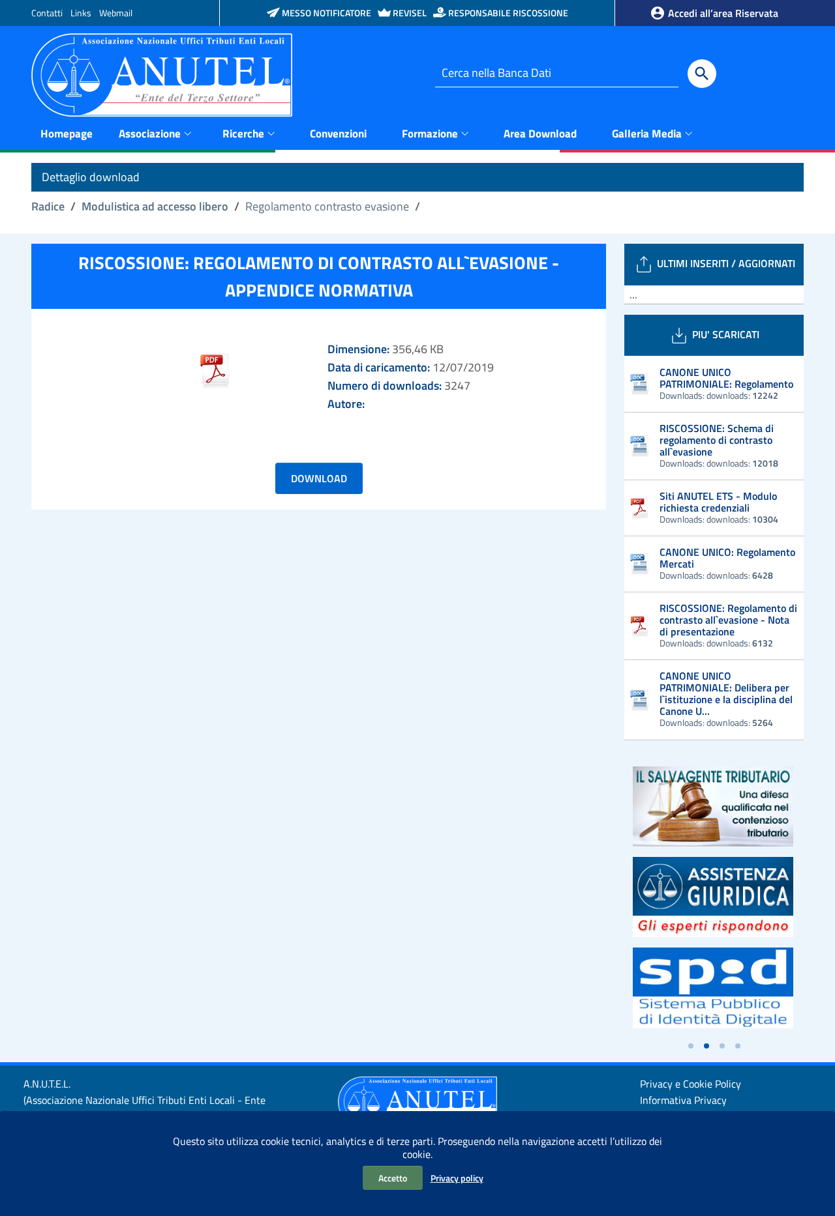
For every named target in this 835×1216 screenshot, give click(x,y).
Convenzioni (338, 133)
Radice (48, 206)
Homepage (66, 133)
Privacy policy (457, 1178)
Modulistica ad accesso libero (155, 206)
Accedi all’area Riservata (721, 13)
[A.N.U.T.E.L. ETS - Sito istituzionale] (161, 74)
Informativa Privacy (683, 1100)
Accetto (392, 1178)
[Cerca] (702, 73)
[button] (690, 1046)
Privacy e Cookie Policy (690, 1084)
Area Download (540, 133)
